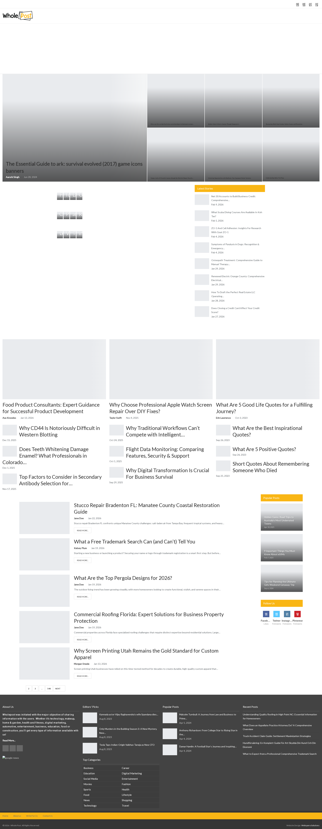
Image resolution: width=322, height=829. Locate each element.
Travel (125, 805)
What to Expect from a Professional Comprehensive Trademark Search (280, 753)
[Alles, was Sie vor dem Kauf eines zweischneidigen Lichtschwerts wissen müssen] (176, 101)
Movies (88, 784)
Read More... (82, 530)
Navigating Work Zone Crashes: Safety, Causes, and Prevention (284, 124)
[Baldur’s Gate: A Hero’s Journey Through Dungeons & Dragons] (233, 101)
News (87, 800)
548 (49, 688)
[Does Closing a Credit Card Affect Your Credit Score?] (202, 311)
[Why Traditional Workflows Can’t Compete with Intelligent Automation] (116, 430)
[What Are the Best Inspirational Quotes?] (223, 430)
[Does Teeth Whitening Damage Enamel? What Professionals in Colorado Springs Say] (10, 451)
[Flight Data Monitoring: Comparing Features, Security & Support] (116, 451)
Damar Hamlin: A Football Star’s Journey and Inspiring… (207, 746)
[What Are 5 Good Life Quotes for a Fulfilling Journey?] (267, 369)
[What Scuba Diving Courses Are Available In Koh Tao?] (202, 215)
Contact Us (48, 816)
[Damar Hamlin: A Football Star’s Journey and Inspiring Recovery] (170, 749)
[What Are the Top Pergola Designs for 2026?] (44, 591)
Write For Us (32, 816)
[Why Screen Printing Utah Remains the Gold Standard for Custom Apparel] (44, 663)
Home (5, 816)
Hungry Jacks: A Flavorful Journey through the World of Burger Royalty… (172, 178)
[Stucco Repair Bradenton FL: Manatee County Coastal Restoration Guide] (44, 518)
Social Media (91, 778)
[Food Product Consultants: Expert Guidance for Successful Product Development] (54, 369)
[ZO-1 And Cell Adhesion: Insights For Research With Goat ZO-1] (202, 231)
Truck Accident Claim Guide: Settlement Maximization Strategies (277, 736)
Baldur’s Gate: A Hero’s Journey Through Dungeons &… (224, 124)
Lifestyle (127, 794)
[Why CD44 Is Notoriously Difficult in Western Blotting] (10, 430)
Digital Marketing (132, 773)
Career (125, 767)
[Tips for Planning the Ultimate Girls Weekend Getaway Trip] (282, 578)
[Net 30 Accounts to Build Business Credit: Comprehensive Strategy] (202, 199)
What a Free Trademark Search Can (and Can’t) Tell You (134, 541)
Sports (87, 789)
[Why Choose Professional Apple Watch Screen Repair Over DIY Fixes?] (161, 369)
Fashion (126, 784)
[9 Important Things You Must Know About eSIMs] (282, 547)
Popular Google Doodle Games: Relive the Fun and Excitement (60, 4)
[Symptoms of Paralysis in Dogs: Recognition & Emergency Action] (202, 247)
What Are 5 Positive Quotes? (264, 449)
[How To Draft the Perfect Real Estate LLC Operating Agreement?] (202, 295)
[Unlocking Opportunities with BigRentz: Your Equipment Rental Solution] (233, 155)
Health (125, 789)
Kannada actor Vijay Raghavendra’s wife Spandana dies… (128, 714)
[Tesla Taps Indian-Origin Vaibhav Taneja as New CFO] (90, 748)
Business (22, 541)
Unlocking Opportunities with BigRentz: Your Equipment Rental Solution (229, 178)
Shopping (127, 800)
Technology (90, 805)
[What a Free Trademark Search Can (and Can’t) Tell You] (44, 554)
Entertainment (130, 778)
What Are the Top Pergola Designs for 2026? (123, 578)
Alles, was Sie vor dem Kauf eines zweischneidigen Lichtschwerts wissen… (172, 124)
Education (89, 773)
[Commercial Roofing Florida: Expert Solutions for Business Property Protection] (44, 627)
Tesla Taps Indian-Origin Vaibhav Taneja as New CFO (127, 744)
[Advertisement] (161, 48)
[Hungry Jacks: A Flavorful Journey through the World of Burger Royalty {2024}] (176, 155)
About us (17, 816)
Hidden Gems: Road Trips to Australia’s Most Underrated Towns (279, 520)
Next (58, 688)
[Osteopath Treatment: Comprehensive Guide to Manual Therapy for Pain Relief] (202, 263)
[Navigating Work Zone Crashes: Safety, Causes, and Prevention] (291, 101)
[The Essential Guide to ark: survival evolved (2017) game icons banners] (74, 128)
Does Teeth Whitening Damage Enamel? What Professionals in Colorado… (46, 455)
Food (86, 794)
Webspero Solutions (310, 825)
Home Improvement (22, 505)
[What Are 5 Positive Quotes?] (223, 451)
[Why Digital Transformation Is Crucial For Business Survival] (116, 472)
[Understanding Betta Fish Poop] (291, 155)
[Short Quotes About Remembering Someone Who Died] (223, 465)
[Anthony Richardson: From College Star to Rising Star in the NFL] (170, 733)
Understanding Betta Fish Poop (275, 178)
